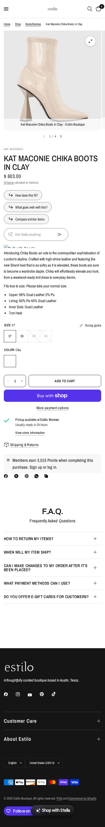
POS (59, 798)
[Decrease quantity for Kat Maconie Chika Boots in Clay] (8, 381)
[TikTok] (57, 694)
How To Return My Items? (28, 538)
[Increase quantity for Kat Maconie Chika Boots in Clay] (22, 381)
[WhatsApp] (37, 476)
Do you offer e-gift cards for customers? (46, 596)
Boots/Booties (33, 24)
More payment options (52, 408)
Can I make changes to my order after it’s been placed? (45, 567)
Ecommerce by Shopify (82, 798)
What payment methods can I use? (37, 583)
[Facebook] (7, 476)
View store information (30, 433)
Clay (10, 361)
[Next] (61, 136)
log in (51, 467)
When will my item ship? (27, 552)
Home (7, 24)
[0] (97, 9)
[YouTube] (33, 694)
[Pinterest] (28, 476)
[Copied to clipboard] (47, 476)
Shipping (9, 183)
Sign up (36, 467)
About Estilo (17, 738)
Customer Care (20, 720)
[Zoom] (90, 41)
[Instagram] (21, 694)
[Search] (90, 9)
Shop (18, 24)
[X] (17, 476)
